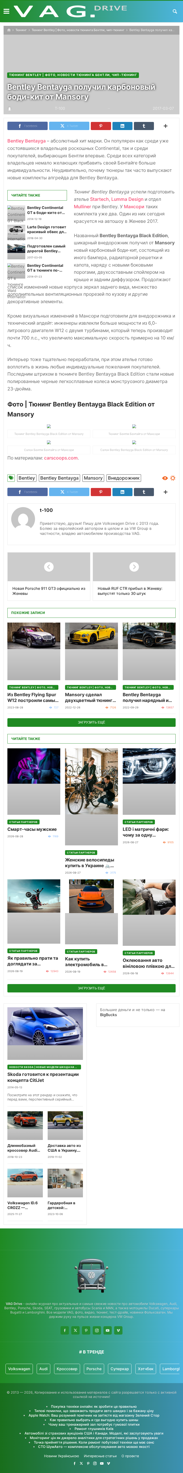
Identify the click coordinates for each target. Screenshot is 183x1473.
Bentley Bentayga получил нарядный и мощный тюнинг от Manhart (145, 698)
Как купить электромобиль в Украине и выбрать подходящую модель (89, 962)
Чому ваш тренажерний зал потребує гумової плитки (94, 1424)
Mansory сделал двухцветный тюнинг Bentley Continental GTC (88, 698)
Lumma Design (127, 199)
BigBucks (108, 1014)
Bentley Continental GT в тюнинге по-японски (45, 268)
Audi (43, 1368)
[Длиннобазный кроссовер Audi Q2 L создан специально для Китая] (25, 1125)
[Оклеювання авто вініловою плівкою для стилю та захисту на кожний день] (149, 912)
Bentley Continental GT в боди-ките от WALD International (45, 210)
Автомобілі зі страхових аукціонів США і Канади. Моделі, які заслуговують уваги (94, 1433)
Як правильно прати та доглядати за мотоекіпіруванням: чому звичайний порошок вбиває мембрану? (32, 961)
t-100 (46, 510)
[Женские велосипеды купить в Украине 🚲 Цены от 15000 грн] (91, 796)
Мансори (134, 206)
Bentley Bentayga (26, 141)
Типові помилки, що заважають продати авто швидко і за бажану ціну (94, 1411)
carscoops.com (61, 458)
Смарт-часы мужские (32, 829)
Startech (99, 199)
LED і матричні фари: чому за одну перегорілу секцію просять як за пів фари (148, 832)
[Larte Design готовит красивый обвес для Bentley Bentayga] (16, 232)
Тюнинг (21, 30)
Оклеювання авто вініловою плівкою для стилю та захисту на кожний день (148, 963)
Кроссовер (67, 1368)
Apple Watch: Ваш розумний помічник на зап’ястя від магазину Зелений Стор (94, 1415)
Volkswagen (19, 1368)
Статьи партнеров (23, 822)
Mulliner (83, 206)
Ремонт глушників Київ (94, 1429)
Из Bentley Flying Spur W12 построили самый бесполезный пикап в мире (32, 698)
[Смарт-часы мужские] (33, 781)
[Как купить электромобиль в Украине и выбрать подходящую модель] (91, 911)
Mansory (93, 478)
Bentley (27, 478)
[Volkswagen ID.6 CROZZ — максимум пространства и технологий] (25, 1183)
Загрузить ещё (91, 722)
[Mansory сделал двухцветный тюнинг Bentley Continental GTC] (91, 651)
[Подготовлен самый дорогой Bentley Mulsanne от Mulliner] (16, 251)
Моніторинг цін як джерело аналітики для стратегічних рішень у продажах (94, 1438)
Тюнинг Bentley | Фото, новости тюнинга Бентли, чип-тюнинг (78, 30)
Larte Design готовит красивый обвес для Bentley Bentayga (46, 230)
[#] (74, 1463)
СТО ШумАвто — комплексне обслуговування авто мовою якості (94, 1447)
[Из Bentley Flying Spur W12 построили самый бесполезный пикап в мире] (33, 651)
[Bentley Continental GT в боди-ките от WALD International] (16, 213)
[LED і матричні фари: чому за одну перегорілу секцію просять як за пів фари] (149, 781)
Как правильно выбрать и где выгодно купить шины (94, 1420)
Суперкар (120, 1368)
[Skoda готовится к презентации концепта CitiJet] (45, 1033)
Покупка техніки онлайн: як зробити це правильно (94, 1406)
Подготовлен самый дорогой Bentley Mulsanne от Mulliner (46, 249)
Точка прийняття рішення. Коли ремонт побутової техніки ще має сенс (94, 1442)
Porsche (94, 1368)
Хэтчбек (145, 1368)
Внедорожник (124, 478)
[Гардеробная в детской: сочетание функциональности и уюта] (65, 1183)
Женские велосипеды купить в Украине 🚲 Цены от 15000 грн (89, 863)
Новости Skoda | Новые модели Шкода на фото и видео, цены (45, 1067)
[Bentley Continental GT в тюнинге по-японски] (16, 271)
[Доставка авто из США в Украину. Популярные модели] (65, 1125)
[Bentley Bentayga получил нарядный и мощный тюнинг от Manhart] (149, 651)
